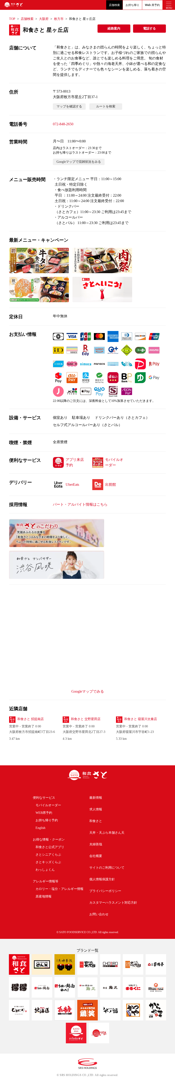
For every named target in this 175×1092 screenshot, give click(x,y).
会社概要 (95, 856)
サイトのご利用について (106, 867)
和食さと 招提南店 (30, 719)
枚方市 (59, 19)
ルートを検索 (105, 106)
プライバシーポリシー (105, 891)
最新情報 (95, 797)
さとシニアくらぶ (48, 854)
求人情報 (95, 809)
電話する (149, 28)
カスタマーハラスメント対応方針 (113, 902)
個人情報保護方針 (102, 879)
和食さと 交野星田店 (85, 719)
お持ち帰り (132, 5)
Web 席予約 (152, 5)
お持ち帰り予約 (47, 820)
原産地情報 (43, 896)
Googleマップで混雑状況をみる (79, 161)
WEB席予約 (44, 812)
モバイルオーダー (48, 805)
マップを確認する (69, 106)
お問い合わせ (98, 914)
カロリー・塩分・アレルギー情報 (59, 889)
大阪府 (44, 19)
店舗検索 (114, 5)
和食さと (95, 821)
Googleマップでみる (87, 691)
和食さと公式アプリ (50, 847)
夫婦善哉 (95, 844)
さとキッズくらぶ (48, 862)
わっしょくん (45, 869)
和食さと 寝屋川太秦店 (140, 719)
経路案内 (114, 28)
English (40, 828)
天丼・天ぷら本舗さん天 (106, 832)
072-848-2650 (63, 124)
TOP (12, 19)
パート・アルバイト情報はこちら (80, 504)
